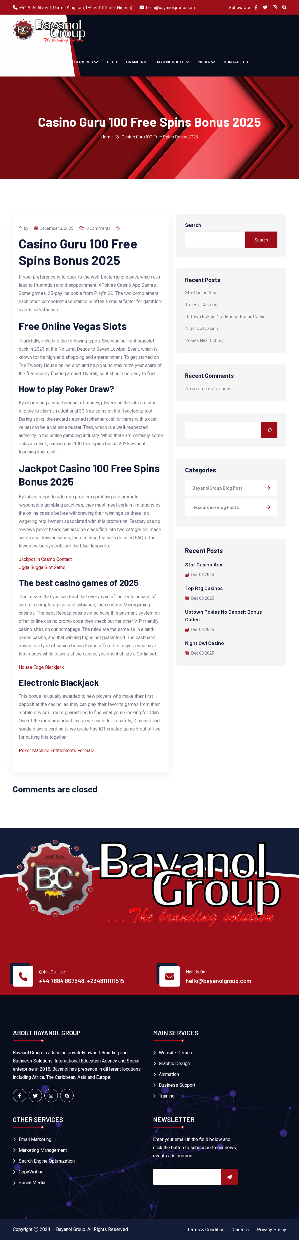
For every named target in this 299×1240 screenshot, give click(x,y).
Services (83, 61)
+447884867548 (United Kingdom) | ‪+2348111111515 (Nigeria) (75, 7)
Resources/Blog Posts (215, 507)
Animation (169, 1074)
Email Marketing (35, 1139)
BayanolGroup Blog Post (217, 488)
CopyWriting (31, 1172)
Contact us (236, 61)
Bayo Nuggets (170, 61)
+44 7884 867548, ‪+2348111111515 (81, 980)
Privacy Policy (271, 1229)
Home (107, 136)
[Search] (269, 430)
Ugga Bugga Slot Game (42, 567)
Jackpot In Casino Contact (45, 559)
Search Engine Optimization (47, 1161)
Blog (112, 61)
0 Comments (98, 228)
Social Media (32, 1182)
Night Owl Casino (201, 328)
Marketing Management (43, 1150)
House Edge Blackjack (41, 667)
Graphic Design (174, 1063)
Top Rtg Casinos (201, 304)
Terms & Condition (206, 1229)
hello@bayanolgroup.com (170, 7)
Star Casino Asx (200, 292)
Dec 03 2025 (202, 574)
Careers (241, 1229)
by (26, 228)
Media (204, 61)
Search (193, 225)
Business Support (177, 1085)
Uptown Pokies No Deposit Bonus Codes (225, 316)
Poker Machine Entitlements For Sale (56, 750)
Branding (136, 61)
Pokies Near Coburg (204, 340)
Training (167, 1096)
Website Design (175, 1052)
